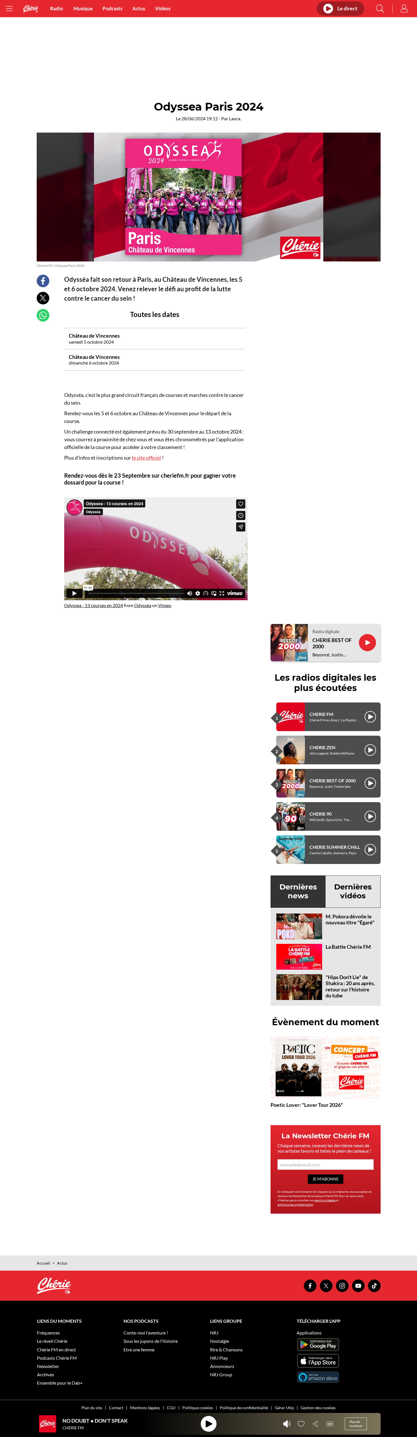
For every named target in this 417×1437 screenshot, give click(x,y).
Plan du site (91, 1407)
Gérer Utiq (284, 1407)
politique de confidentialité (295, 1204)
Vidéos (162, 8)
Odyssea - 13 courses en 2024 (93, 605)
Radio (56, 8)
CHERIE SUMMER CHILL (335, 847)
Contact (116, 1407)
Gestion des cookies (318, 1407)
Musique (83, 8)
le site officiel (146, 457)
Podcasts (112, 8)
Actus (138, 8)
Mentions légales (145, 1407)
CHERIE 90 (321, 813)
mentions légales (325, 1200)
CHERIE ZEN (322, 747)
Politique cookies (197, 1407)
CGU (171, 1407)
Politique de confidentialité (244, 1407)
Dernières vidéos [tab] (353, 891)
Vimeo (164, 605)
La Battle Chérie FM (348, 947)
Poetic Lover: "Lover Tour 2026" (307, 1105)
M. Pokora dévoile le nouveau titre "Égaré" (350, 919)
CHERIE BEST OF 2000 (332, 643)
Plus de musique (355, 1424)
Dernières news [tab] (298, 891)
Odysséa (142, 605)
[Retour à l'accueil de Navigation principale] (30, 9)
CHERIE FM (321, 714)
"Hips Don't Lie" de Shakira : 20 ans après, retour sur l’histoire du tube (350, 986)
